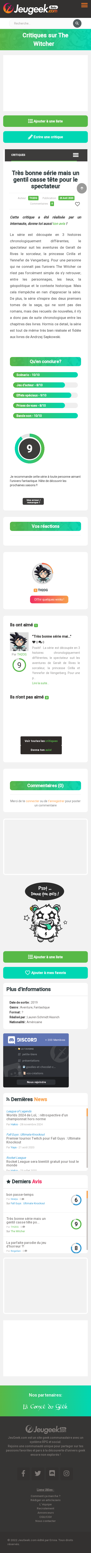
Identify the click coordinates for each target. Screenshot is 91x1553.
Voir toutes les (41, 740)
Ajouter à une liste (48, 121)
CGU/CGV (45, 1517)
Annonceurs (45, 1512)
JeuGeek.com (27, 1540)
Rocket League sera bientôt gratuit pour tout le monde (42, 1163)
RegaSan (16, 1251)
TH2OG (33, 198)
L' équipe (45, 1504)
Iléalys (14, 1199)
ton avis (59, 223)
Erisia (53, 1540)
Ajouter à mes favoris (48, 973)
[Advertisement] (45, 82)
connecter (32, 801)
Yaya (14, 1147)
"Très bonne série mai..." (51, 636)
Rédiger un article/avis (45, 1500)
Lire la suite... (40, 683)
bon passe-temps (20, 1195)
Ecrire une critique (48, 137)
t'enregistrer (56, 801)
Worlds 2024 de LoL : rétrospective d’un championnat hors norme (37, 1117)
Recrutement (45, 1508)
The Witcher (18, 1231)
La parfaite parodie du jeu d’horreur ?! (26, 1244)
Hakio (14, 1124)
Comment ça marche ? (46, 1496)
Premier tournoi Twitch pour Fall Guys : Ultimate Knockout (43, 1140)
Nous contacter (45, 1521)
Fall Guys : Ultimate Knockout (28, 1203)
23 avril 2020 (66, 198)
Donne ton (41, 749)
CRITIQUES (18, 154)
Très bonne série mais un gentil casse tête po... (26, 1220)
